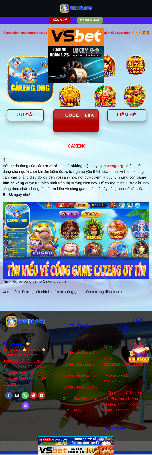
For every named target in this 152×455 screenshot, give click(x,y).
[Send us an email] (17, 395)
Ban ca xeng (13, 344)
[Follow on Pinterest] (33, 395)
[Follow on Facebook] (8, 395)
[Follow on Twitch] (25, 406)
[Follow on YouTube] (41, 395)
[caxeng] (76, 8)
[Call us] (25, 395)
